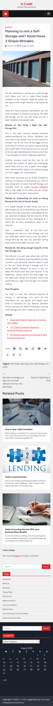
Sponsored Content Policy (12, 618)
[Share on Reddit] (45, 348)
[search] (49, 14)
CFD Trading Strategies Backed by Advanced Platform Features (23, 329)
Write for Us (7, 596)
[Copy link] (19, 354)
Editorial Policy (8, 609)
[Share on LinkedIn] (26, 348)
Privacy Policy (7, 592)
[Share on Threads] (13, 354)
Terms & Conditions (10, 605)
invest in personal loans (16, 477)
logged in (18, 555)
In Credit (26, 3)
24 (4, 669)
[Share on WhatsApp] (32, 348)
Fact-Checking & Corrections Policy (15, 613)
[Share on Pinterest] (39, 348)
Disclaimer (6, 588)
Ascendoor (45, 699)
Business (8, 27)
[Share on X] (20, 348)
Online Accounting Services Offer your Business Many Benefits (22, 530)
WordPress (19, 702)
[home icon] (6, 14)
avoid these (15, 363)
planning (24, 363)
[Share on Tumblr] (7, 354)
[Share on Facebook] (14, 348)
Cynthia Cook (11, 46)
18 (11, 665)
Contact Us (6, 579)
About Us (6, 583)
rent (31, 363)
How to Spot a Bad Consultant (18, 429)
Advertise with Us (9, 600)
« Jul (5, 679)
